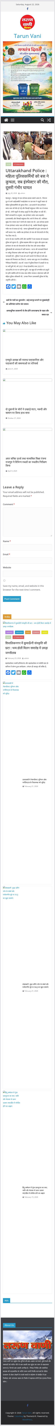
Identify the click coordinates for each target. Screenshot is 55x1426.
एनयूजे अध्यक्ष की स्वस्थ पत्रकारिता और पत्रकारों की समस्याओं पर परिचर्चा (25, 361)
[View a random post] (49, 120)
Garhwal (9, 632)
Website (7, 567)
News (8, 164)
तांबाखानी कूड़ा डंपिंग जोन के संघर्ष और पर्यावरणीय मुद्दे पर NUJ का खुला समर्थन (35, 985)
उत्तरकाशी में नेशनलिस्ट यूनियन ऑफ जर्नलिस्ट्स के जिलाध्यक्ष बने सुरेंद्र (34, 781)
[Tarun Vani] (6, 120)
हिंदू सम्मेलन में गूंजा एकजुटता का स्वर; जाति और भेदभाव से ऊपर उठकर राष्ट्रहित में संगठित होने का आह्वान (34, 1190)
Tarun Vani (27, 36)
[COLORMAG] (27, 1332)
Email (6, 554)
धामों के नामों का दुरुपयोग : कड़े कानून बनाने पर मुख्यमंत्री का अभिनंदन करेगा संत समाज (27, 302)
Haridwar (19, 632)
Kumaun (36, 632)
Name (7, 541)
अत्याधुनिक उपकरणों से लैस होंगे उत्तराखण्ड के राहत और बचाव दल (27, 312)
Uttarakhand (18, 164)
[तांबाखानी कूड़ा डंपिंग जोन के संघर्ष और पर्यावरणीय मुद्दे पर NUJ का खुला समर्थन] (11, 987)
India (28, 632)
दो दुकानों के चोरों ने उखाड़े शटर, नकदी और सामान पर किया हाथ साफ (26, 411)
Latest (44, 632)
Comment (9, 504)
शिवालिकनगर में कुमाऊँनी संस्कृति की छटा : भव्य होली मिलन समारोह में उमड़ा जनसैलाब (26, 648)
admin (22, 193)
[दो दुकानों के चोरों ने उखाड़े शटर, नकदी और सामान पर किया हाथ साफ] (27, 380)
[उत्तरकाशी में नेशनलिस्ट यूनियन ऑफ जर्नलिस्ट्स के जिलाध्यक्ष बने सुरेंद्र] (11, 782)
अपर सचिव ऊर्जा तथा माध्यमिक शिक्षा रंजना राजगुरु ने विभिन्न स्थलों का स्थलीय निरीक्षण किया (26, 462)
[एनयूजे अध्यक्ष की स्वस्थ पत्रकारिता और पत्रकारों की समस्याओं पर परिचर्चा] (27, 331)
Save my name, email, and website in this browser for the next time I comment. (23, 587)
